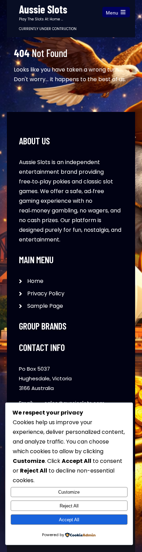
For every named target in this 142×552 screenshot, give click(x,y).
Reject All (69, 505)
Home (35, 281)
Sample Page (45, 306)
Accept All (69, 519)
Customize (69, 492)
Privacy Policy (45, 293)
